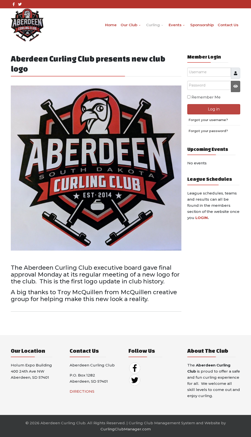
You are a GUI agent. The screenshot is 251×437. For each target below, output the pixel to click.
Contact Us (228, 25)
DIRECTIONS (82, 391)
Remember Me (206, 97)
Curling (153, 25)
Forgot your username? (208, 120)
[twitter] (20, 4)
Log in (214, 109)
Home (111, 25)
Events (175, 25)
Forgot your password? (208, 131)
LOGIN (201, 217)
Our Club (129, 25)
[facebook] (14, 4)
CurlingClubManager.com (125, 429)
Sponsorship (202, 25)
